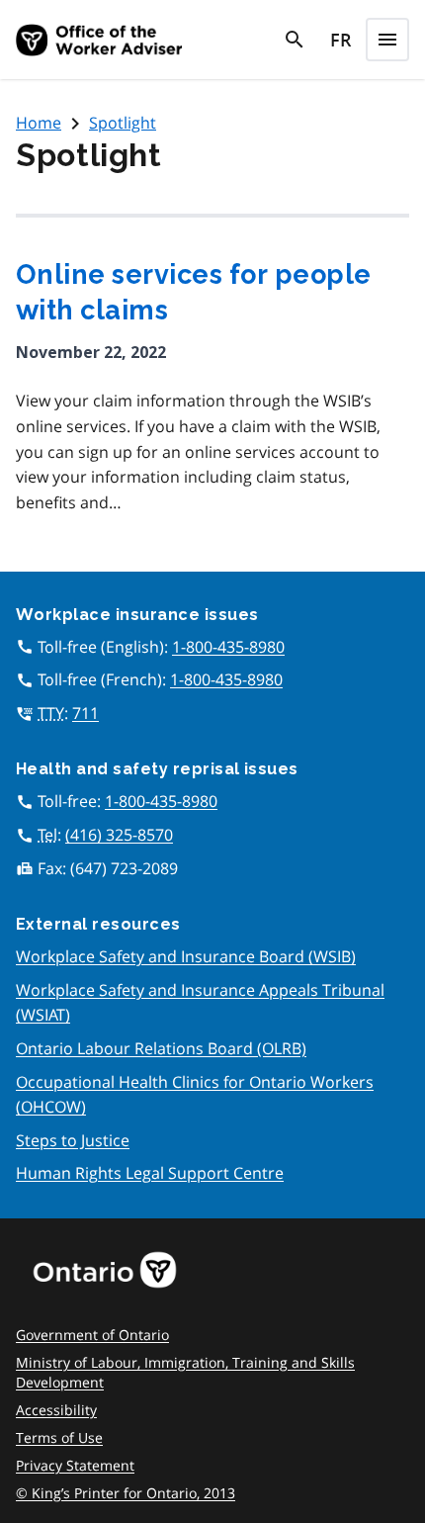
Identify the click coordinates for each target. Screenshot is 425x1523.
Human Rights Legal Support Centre (150, 1173)
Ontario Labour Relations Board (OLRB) (161, 1048)
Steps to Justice (72, 1140)
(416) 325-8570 (119, 835)
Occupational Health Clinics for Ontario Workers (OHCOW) (195, 1095)
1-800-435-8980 (228, 647)
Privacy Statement (75, 1465)
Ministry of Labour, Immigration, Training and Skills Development (185, 1372)
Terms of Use (59, 1437)
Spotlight (122, 123)
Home (38, 123)
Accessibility (56, 1409)
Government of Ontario (92, 1334)
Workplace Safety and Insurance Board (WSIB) (186, 956)
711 (85, 713)
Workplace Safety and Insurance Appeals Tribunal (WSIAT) (200, 1003)
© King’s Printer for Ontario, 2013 (125, 1492)
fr (341, 39)
